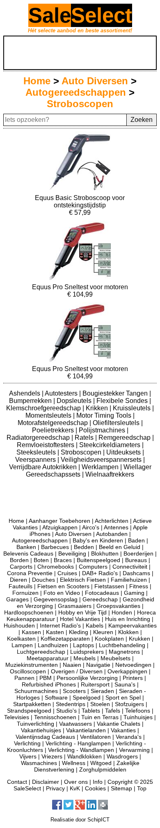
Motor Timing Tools (104, 415)
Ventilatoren (95, 737)
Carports (21, 566)
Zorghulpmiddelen (102, 769)
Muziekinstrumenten (31, 665)
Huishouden (19, 625)
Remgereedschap (125, 437)
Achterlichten (111, 521)
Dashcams (136, 573)
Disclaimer (45, 781)
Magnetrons (124, 651)
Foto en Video (61, 593)
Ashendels (25, 393)
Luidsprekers (87, 651)
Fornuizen (25, 593)
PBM (45, 678)
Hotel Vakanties (80, 619)
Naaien (72, 665)
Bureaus (136, 560)
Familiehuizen (129, 579)
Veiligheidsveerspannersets (102, 459)
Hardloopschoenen (28, 612)
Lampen (22, 645)
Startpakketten (32, 704)
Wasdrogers (122, 756)
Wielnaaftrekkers (109, 474)
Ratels (85, 437)
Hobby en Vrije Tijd (82, 612)
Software (56, 697)
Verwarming (134, 750)
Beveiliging (72, 553)
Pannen (24, 678)
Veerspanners (36, 459)
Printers (133, 678)
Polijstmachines (103, 430)
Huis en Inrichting (127, 619)
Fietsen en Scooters (63, 586)
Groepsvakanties (118, 606)
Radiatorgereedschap (39, 437)
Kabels (94, 625)
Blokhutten (105, 553)
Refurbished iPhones (49, 684)
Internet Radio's (60, 625)
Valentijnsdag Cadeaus (45, 737)
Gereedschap (100, 599)
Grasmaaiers (74, 606)
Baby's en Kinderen (98, 540)
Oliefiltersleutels (117, 422)
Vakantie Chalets (118, 723)
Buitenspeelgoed (98, 560)
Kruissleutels (132, 408)
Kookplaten (109, 638)
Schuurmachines (36, 691)
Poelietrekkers (53, 430)
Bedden (84, 547)
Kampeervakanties (132, 625)
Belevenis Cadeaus (28, 553)
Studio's (66, 710)
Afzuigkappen (60, 527)
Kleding (78, 632)
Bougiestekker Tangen (115, 393)
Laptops (83, 645)
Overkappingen (127, 671)
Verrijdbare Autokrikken (43, 467)
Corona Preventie (30, 573)
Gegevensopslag (56, 599)
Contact (17, 781)
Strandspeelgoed (29, 710)
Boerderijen (138, 553)
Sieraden (102, 691)
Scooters (74, 691)
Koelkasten (21, 638)
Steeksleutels (36, 452)
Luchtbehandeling (122, 645)
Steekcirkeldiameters (110, 444)
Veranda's (129, 737)
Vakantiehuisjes (41, 730)
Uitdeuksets (124, 452)
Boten (41, 560)
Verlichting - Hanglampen (78, 743)
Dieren (18, 579)
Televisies (16, 717)
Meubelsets (115, 658)
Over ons (76, 781)
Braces (63, 560)
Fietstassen (109, 586)
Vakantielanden (86, 730)
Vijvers (28, 756)
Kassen (31, 632)
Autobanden (112, 534)
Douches (43, 579)
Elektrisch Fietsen (83, 579)
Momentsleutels (49, 415)
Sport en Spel (123, 697)
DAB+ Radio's (100, 573)
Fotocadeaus (102, 593)
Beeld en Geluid (119, 547)
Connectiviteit (129, 566)
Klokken (128, 632)
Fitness (138, 586)
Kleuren (103, 632)
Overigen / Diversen (77, 671)
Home (36, 80)
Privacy (55, 788)
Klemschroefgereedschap (44, 408)
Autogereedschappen (75, 92)
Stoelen (100, 704)
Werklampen (101, 467)
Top (141, 788)
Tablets (91, 710)
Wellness (73, 763)
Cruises (67, 573)
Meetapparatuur (48, 658)
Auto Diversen (95, 80)
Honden (122, 612)
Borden (19, 560)
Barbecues (55, 547)
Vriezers (51, 756)
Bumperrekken (31, 400)
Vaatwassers (75, 723)
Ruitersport (95, 684)
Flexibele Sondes (122, 400)
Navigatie (98, 665)
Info (98, 781)
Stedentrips (70, 704)
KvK (75, 788)
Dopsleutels (75, 400)
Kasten (55, 632)
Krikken (98, 408)
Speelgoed (87, 697)
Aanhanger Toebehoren (59, 521)
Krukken (139, 638)
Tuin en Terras (100, 717)
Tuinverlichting (35, 723)
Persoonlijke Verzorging (87, 678)
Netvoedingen (133, 665)
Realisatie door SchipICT (80, 820)
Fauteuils (20, 586)
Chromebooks (55, 566)
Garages (17, 599)
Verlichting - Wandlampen (81, 750)
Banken (26, 547)
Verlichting (27, 743)
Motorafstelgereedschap (53, 422)
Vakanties (123, 730)
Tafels (112, 710)
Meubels (84, 658)
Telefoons (137, 710)
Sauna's (124, 684)
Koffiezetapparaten (65, 638)
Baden (136, 540)
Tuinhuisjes (138, 717)
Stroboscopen (80, 103)
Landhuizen (53, 645)
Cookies (95, 788)
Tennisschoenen (55, 717)
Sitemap (121, 788)
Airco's (90, 527)
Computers (93, 566)
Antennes (116, 527)
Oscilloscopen (28, 671)
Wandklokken (84, 756)
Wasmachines (39, 763)
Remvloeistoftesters (46, 444)
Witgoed (101, 763)
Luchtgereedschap (41, 651)
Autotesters (62, 393)
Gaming (134, 593)
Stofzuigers (129, 704)
